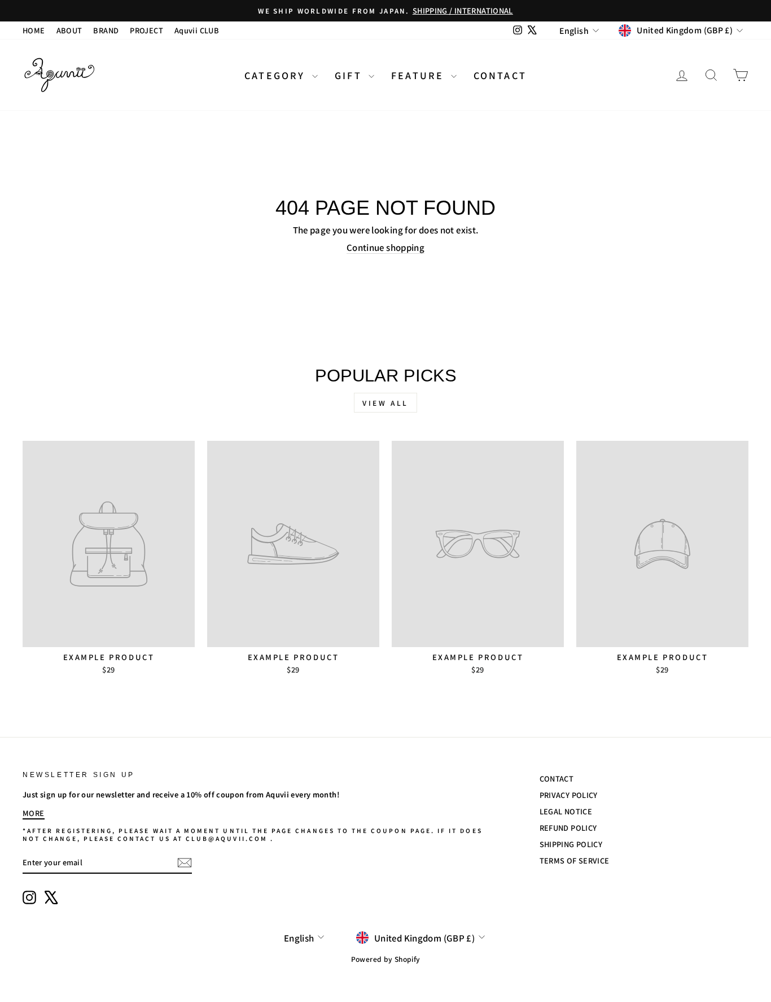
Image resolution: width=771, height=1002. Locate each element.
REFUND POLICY (568, 827)
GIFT (350, 75)
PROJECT (146, 30)
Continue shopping (385, 247)
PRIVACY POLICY (569, 795)
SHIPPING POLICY (571, 844)
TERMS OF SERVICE (575, 860)
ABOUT (69, 30)
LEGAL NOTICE (566, 811)
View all (385, 402)
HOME (34, 30)
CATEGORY (276, 75)
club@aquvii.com (227, 838)
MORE (34, 813)
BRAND (106, 30)
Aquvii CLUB (196, 30)
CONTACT (500, 75)
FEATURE (419, 75)
